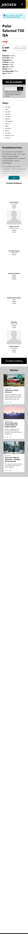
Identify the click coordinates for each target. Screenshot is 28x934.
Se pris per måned (21, 48)
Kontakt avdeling (14, 360)
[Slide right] (22, 20)
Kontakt (27, 4)
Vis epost (14, 207)
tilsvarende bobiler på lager (13, 17)
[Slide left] (5, 20)
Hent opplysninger (20, 89)
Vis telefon (14, 206)
